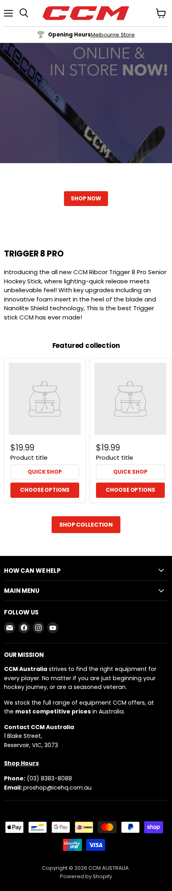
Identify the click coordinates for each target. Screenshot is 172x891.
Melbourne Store (113, 34)
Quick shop (45, 472)
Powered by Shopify (86, 876)
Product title (29, 457)
